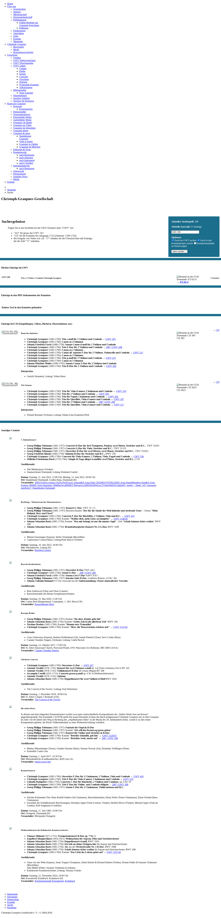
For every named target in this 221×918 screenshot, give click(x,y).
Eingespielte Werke (22, 117)
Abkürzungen (25, 87)
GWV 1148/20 (121, 518)
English (10, 182)
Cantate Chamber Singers (47, 650)
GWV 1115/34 (120, 627)
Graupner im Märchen (29, 147)
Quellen (17, 57)
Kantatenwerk (20, 152)
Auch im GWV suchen (185, 240)
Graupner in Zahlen (28, 144)
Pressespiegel (19, 174)
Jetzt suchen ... (179, 251)
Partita (22, 71)
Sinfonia (23, 82)
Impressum (12, 894)
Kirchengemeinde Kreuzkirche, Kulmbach (55, 881)
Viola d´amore (26, 141)
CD (217, 330)
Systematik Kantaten (29, 84)
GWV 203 (111, 339)
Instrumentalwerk (21, 165)
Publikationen (19, 20)
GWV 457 (88, 665)
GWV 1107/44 (114, 852)
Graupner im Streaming (24, 128)
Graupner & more (21, 133)
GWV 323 (129, 516)
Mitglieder (18, 41)
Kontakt (17, 39)
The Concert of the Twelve (47, 699)
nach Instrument (26, 160)
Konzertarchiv (26, 109)
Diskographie (19, 111)
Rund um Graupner (16, 103)
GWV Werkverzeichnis (24, 60)
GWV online (19, 66)
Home (10, 3)
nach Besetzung (26, 155)
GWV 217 (119, 404)
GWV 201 (113, 396)
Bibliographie (19, 90)
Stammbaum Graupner (25, 137)
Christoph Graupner (16, 44)
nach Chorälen (26, 163)
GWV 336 (139, 456)
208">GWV (114, 347)
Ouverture (24, 79)
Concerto (23, 76)
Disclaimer (12, 896)
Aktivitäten (18, 33)
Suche (10, 905)
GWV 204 (111, 366)
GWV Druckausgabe (23, 63)
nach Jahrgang (26, 157)
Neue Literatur (26, 93)
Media (16, 179)
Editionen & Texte (22, 149)
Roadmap (11, 907)
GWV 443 (139, 776)
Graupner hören (20, 130)
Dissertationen (20, 95)
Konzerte (17, 106)
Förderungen (19, 30)
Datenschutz (13, 899)
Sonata (22, 74)
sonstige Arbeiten (21, 98)
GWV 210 (121, 391)
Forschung (12, 55)
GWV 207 (119, 399)
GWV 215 (111, 358)
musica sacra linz (43, 761)
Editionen (23, 28)
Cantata (22, 68)
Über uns (11, 6)
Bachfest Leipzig (43, 550)
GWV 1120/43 (109, 735)
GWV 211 (138, 352)
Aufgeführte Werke (22, 120)
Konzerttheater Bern (44, 604)
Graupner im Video (22, 125)
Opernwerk (18, 171)
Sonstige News (20, 176)
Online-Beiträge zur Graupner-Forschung (29, 24)
